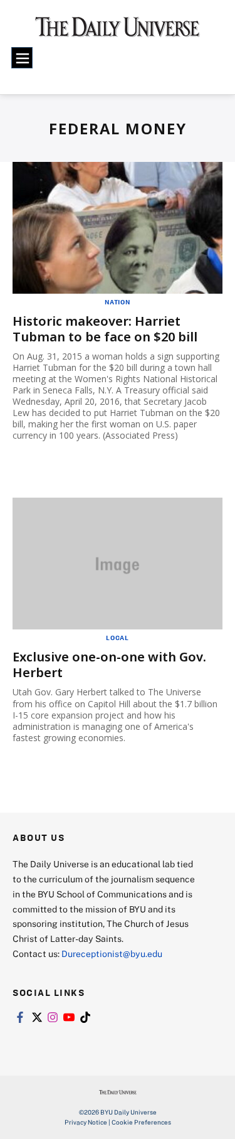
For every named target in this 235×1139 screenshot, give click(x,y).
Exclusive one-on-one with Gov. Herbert (109, 664)
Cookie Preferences (141, 1122)
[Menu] (22, 57)
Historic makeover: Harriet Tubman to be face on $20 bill (105, 329)
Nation (117, 302)
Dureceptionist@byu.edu (111, 953)
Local (117, 637)
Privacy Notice (86, 1122)
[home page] (117, 31)
